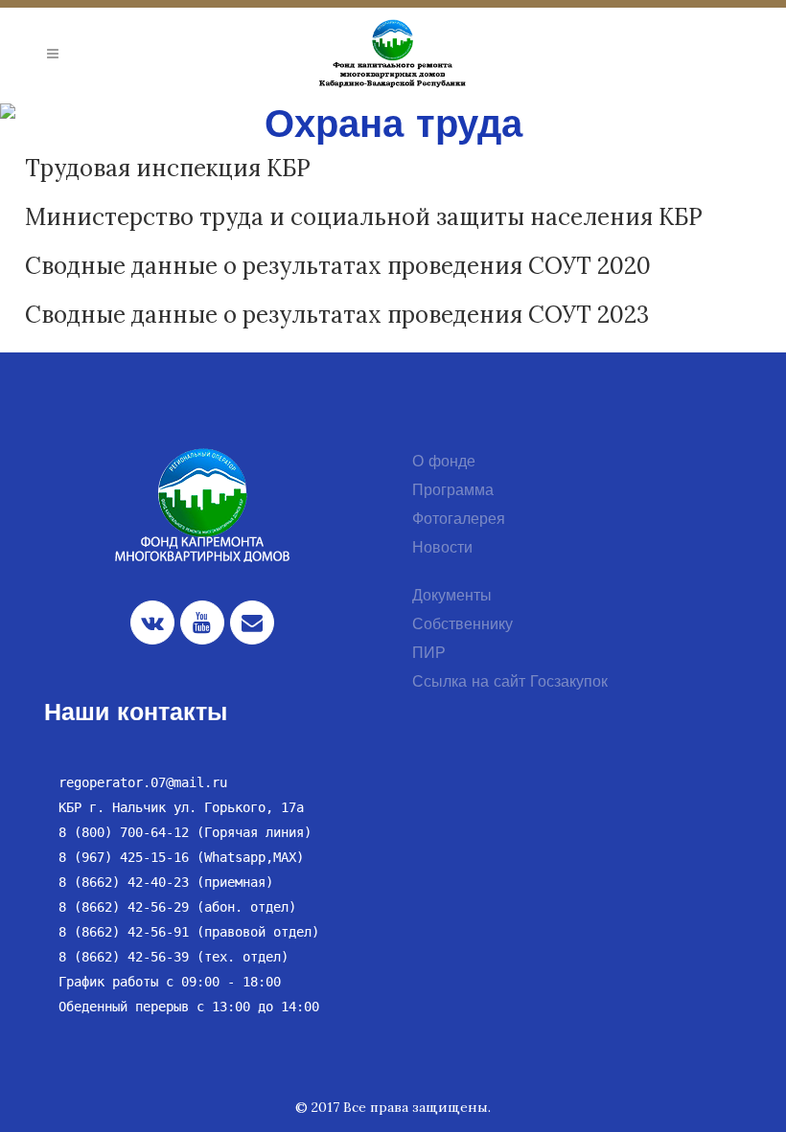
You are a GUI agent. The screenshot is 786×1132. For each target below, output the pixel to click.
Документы (452, 596)
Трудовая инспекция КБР (168, 168)
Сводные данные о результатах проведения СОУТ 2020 (338, 266)
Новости (442, 548)
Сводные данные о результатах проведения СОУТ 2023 (337, 314)
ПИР (429, 654)
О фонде (443, 462)
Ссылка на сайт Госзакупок (510, 683)
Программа (453, 491)
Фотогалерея (458, 520)
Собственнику (462, 625)
